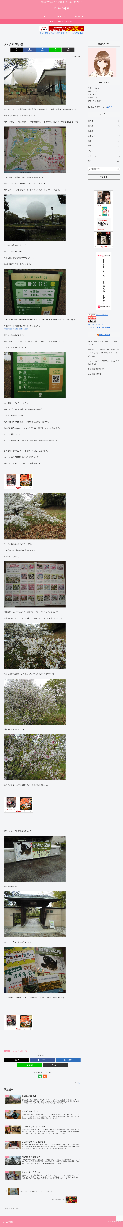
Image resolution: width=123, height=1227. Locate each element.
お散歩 (8, 1051)
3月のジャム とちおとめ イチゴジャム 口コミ (103, 342)
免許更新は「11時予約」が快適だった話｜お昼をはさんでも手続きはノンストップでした (103, 353)
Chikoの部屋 (104, 335)
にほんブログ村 (102, 315)
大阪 (26, 1051)
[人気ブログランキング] (92, 321)
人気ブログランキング (95, 324)
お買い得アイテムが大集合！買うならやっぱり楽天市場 (61, 33)
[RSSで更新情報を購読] (45, 1076)
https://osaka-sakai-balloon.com (16, 329)
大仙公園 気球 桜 (94, 374)
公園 (21, 1051)
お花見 (15, 1051)
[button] (68, 50)
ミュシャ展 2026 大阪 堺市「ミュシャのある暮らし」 (103, 362)
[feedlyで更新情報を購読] (40, 1076)
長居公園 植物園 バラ (96, 369)
